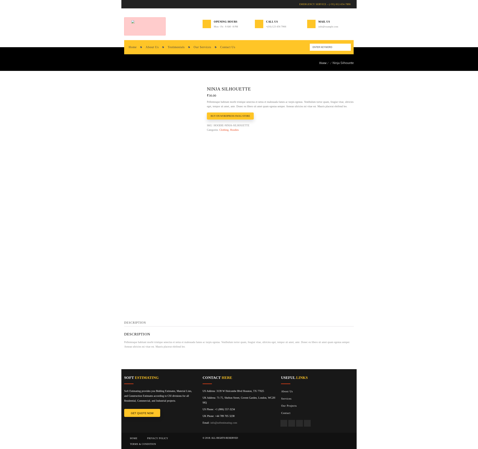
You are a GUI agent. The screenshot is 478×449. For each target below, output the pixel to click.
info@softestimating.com (223, 422)
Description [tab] (135, 322)
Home (323, 63)
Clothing (224, 130)
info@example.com (328, 26)
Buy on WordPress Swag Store (230, 116)
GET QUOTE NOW (142, 413)
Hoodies (234, 130)
